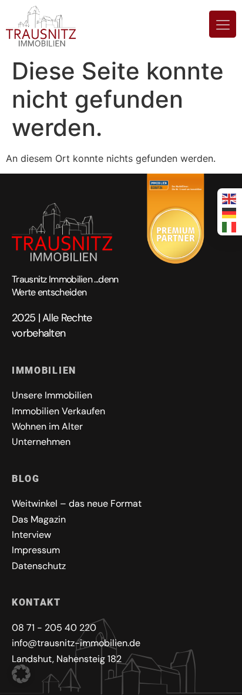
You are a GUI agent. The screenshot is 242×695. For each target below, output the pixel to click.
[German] (229, 212)
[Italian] (229, 226)
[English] (229, 198)
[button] (21, 674)
